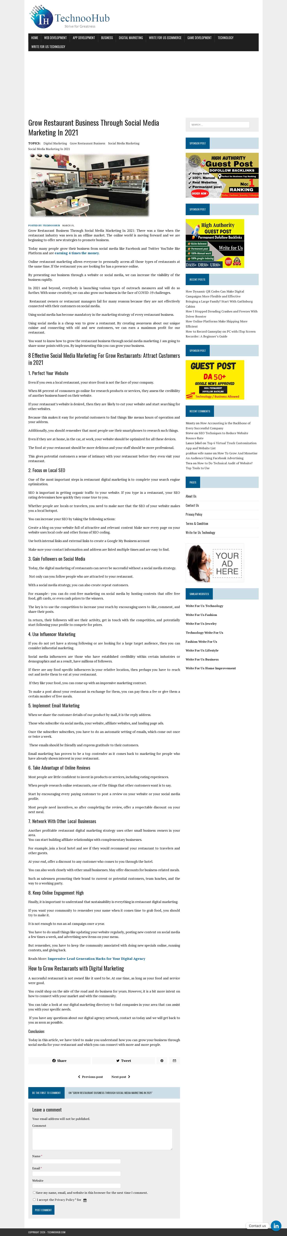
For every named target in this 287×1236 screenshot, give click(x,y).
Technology (226, 37)
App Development (84, 37)
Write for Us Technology (48, 46)
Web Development (55, 37)
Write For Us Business (202, 659)
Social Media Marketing (123, 143)
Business (107, 37)
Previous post (92, 1077)
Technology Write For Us (204, 632)
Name (36, 1156)
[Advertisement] (143, 84)
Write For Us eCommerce (165, 37)
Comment (39, 1125)
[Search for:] (219, 124)
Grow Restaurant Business (87, 143)
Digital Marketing (131, 37)
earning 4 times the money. (77, 253)
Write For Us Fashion (201, 615)
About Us (191, 496)
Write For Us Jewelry (201, 623)
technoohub (51, 225)
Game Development (199, 37)
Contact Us (192, 505)
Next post (118, 1077)
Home (34, 37)
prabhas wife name (199, 453)
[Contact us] (276, 1226)
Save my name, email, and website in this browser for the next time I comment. (92, 1192)
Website (37, 1180)
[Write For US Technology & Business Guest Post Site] (143, 17)
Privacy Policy (64, 1200)
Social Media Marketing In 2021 (49, 149)
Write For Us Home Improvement (211, 668)
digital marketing (55, 143)
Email (36, 1168)
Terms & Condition (197, 523)
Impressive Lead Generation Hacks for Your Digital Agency (96, 958)
